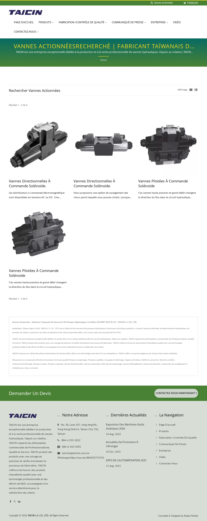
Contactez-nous (25, 31)
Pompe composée (55, 364)
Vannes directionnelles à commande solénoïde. (29, 183)
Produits (45, 22)
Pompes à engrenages (78, 360)
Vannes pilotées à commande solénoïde (163, 183)
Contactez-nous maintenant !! (176, 393)
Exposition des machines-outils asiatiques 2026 (125, 426)
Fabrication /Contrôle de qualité (82, 22)
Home (103, 60)
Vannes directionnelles (73, 364)
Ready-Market (191, 516)
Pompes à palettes (96, 360)
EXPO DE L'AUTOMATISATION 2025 (126, 460)
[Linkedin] (19, 502)
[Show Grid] (191, 90)
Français (192, 3)
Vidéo (177, 22)
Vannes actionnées (92, 364)
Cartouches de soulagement (173, 364)
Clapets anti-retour (133, 360)
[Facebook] (10, 502)
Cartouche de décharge (22, 364)
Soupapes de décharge (114, 360)
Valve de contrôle (166, 360)
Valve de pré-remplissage (111, 364)
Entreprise (158, 22)
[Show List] (196, 90)
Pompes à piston (40, 364)
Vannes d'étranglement (132, 364)
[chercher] (151, 3)
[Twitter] (14, 502)
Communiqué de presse (128, 22)
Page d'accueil (23, 22)
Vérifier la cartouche (150, 360)
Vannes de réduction (152, 364)
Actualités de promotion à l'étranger (122, 444)
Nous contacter (31, 368)
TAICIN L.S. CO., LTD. (38, 516)
